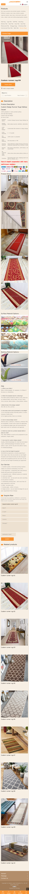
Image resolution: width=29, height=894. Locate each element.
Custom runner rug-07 (8, 755)
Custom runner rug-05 (8, 683)
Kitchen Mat (4, 24)
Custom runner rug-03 (8, 647)
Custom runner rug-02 (8, 611)
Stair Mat (11, 24)
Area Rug (20, 21)
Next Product (21, 95)
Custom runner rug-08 (8, 791)
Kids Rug (3, 21)
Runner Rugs (23, 28)
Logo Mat (9, 21)
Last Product (8, 95)
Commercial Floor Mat (7, 28)
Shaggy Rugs (13, 26)
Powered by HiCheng (14, 888)
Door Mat (17, 24)
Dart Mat (23, 24)
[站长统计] (14, 886)
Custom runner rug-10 (8, 863)
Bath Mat (16, 28)
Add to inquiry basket (8, 88)
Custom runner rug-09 (8, 827)
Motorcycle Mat (5, 26)
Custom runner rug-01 (8, 575)
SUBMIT (7, 539)
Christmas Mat (22, 26)
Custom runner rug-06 (8, 719)
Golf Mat (15, 21)
